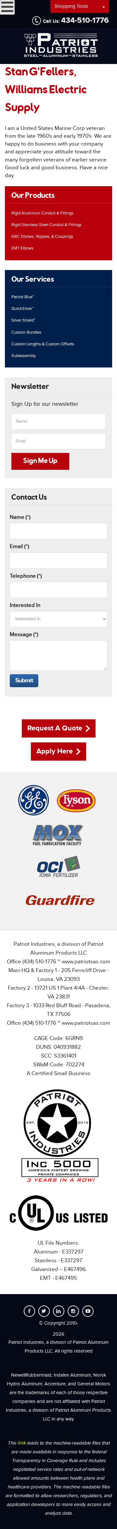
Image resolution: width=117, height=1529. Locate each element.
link (22, 1443)
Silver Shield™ (23, 320)
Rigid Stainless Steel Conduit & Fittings (46, 224)
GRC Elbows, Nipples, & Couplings (42, 236)
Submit (24, 680)
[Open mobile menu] (7, 7)
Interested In (25, 605)
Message (24, 634)
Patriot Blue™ (22, 297)
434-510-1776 (85, 20)
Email (19, 546)
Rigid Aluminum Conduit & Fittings (42, 213)
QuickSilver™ (22, 308)
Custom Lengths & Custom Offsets (42, 344)
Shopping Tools (71, 6)
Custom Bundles (26, 332)
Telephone (26, 576)
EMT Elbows (22, 248)
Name (20, 517)
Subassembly (23, 355)
